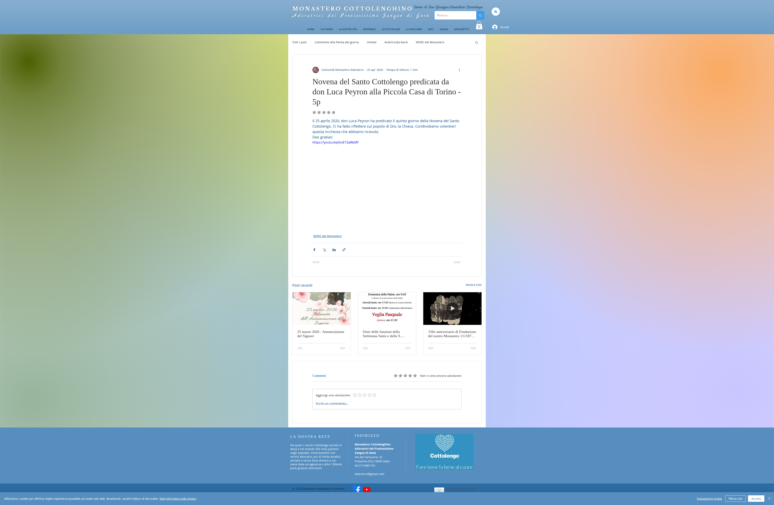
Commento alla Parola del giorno (337, 42)
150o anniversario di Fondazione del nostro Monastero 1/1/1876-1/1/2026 (452, 334)
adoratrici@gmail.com (369, 468)
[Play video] (387, 182)
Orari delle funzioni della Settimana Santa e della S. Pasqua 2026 (382, 334)
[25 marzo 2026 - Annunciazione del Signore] (321, 308)
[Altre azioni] (459, 69)
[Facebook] (357, 484)
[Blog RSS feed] (496, 11)
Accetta (756, 499)
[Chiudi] (769, 498)
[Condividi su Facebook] (314, 250)
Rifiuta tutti (735, 499)
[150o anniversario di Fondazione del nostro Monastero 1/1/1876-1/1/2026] (452, 308)
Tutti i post (299, 42)
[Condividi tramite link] (344, 250)
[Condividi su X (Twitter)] (324, 250)
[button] (479, 25)
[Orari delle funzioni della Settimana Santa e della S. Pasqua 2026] (387, 308)
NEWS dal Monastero (430, 42)
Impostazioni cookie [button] (709, 499)
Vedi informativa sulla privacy (177, 499)
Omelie (372, 42)
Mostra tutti (474, 285)
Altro (455, 42)
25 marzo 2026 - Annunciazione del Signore (320, 334)
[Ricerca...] (480, 15)
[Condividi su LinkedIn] (334, 250)
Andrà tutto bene (396, 42)
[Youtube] (367, 484)
